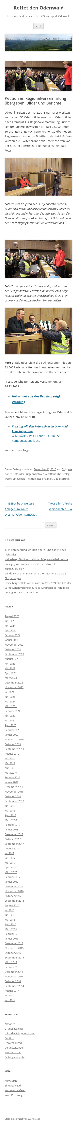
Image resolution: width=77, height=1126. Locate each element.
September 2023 (14, 654)
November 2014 (14, 976)
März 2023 (11, 678)
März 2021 (11, 706)
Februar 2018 (12, 825)
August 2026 (12, 616)
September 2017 (14, 843)
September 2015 (14, 957)
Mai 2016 (10, 919)
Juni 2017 (10, 858)
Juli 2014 (9, 995)
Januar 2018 (11, 829)
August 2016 (12, 905)
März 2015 (11, 962)
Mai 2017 (10, 862)
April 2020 (10, 725)
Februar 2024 (12, 635)
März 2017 (11, 872)
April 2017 (10, 867)
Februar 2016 (12, 934)
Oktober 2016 (13, 896)
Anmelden (11, 1081)
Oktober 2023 (13, 649)
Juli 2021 (9, 692)
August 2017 (12, 848)
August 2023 (12, 659)
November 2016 (14, 891)
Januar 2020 (11, 734)
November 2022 (14, 687)
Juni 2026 (10, 621)
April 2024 (10, 630)
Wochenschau (13, 1052)
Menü (38, 25)
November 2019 (14, 739)
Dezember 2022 (14, 682)
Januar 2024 (11, 640)
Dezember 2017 (14, 834)
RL (63, 469)
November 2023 (14, 644)
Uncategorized (13, 1043)
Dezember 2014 (14, 971)
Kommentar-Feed (15, 1090)
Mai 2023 (10, 668)
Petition (31, 478)
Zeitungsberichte (14, 1057)
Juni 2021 (10, 697)
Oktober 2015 (13, 953)
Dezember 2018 (14, 787)
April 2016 (10, 924)
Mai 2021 (10, 701)
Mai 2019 (10, 763)
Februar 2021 (12, 711)
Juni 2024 (10, 625)
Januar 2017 (11, 881)
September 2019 (14, 749)
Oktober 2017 (13, 839)
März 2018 (11, 820)
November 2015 (14, 948)
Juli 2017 (9, 853)
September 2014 (14, 986)
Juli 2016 (9, 910)
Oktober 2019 (13, 744)
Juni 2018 (10, 806)
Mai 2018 (10, 810)
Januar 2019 (11, 782)
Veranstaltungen (14, 1047)
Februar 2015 (12, 967)
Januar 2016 (11, 938)
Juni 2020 (10, 715)
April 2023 (10, 673)
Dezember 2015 (14, 943)
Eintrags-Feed (13, 1085)
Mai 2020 (10, 720)
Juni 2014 (10, 1000)
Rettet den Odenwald (39, 8)
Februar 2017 (12, 877)
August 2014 (12, 990)
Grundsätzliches (14, 1028)
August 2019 (12, 753)
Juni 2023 (10, 663)
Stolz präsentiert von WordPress (22, 1118)
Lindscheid (19, 478)
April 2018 (10, 815)
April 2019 (10, 768)
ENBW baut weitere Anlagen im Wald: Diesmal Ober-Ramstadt (21, 509)
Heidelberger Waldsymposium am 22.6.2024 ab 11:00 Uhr (38, 583)
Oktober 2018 (13, 796)
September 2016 (14, 900)
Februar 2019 (12, 777)
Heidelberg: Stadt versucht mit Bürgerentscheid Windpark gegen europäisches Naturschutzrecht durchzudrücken (36, 564)
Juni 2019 (10, 758)
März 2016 (11, 929)
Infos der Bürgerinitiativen (29, 474)
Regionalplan (44, 478)
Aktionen (10, 1024)
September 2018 (14, 801)
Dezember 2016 (14, 886)
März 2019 (11, 772)
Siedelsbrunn (61, 478)
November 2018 (14, 791)
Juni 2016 (10, 915)
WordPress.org (13, 1095)
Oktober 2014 (13, 981)
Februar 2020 (12, 730)
